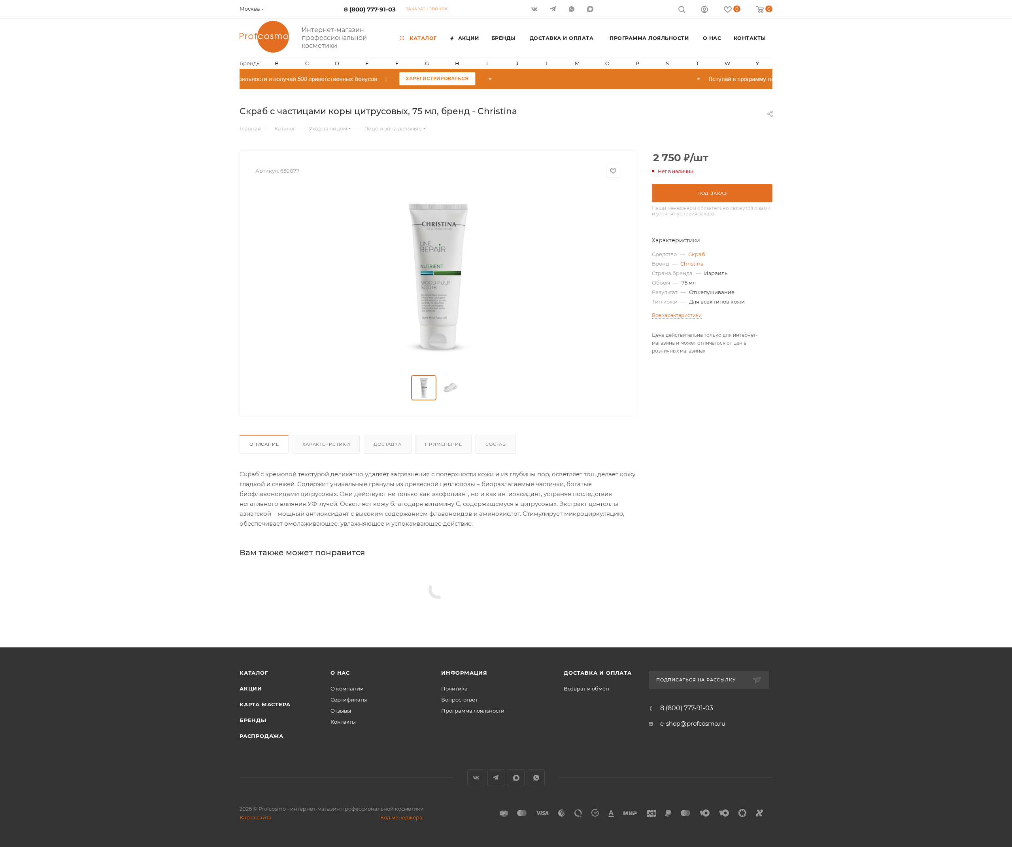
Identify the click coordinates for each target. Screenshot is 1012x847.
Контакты (343, 722)
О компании (347, 688)
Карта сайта (256, 817)
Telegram (495, 777)
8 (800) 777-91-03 (370, 9)
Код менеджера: (402, 817)
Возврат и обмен (586, 688)
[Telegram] (553, 9)
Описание (264, 444)
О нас (340, 673)
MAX (591, 9)
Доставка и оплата (598, 673)
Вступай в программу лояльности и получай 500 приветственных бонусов (311, 78)
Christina (692, 263)
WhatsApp (572, 9)
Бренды (253, 720)
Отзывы (340, 710)
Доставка (387, 444)
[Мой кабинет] (704, 10)
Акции (251, 688)
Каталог (254, 673)
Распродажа (261, 736)
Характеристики (326, 444)
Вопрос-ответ (459, 699)
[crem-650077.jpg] (438, 277)
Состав (495, 444)
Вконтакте (475, 777)
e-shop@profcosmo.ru (692, 723)
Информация (464, 673)
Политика (454, 688)
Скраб (696, 254)
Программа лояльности (472, 710)
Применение (443, 444)
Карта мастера (265, 704)
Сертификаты (348, 699)
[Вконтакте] (535, 9)
